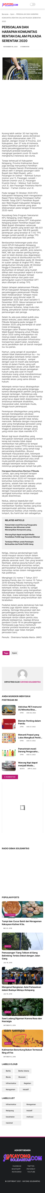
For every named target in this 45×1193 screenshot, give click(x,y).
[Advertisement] (22, 106)
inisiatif (26, 1089)
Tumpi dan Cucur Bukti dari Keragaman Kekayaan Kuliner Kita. (22, 923)
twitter (30, 1166)
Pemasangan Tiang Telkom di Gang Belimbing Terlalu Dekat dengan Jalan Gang (21, 955)
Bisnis (8, 1077)
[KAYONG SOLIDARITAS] (10, 5)
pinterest (31, 1169)
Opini (12, 14)
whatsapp (16, 1169)
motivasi (29, 1117)
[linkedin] (24, 661)
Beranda (5, 14)
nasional (9, 1123)
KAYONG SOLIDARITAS (31, 1181)
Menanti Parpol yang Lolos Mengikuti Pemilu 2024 (30, 736)
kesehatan (10, 1117)
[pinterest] (19, 661)
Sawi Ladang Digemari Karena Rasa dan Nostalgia (22, 1020)
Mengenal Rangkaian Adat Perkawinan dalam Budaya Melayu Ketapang (21, 988)
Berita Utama (23, 1071)
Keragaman (10, 915)
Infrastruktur (11, 1083)
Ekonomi (21, 1077)
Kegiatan (27, 1083)
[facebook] (4, 661)
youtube (31, 1172)
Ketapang (10, 1110)
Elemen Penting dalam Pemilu (29, 722)
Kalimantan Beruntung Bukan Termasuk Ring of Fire (22, 1051)
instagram (16, 1172)
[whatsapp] (14, 661)
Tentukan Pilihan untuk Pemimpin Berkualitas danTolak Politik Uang (19, 543)
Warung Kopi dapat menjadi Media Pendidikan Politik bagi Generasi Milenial (22, 535)
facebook (17, 1166)
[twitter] (9, 661)
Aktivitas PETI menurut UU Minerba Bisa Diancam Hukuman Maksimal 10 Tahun (30, 708)
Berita (22, 769)
